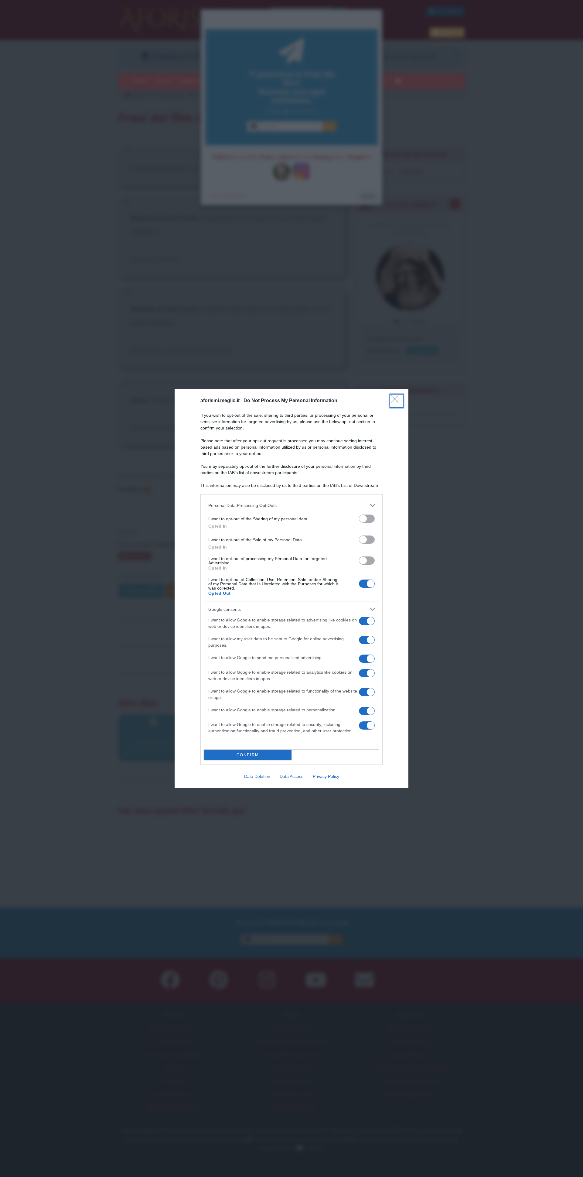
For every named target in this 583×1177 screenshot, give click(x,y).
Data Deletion (257, 776)
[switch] (367, 519)
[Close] (396, 401)
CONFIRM (248, 755)
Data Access (291, 776)
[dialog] (291, 588)
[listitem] (291, 505)
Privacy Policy (326, 776)
